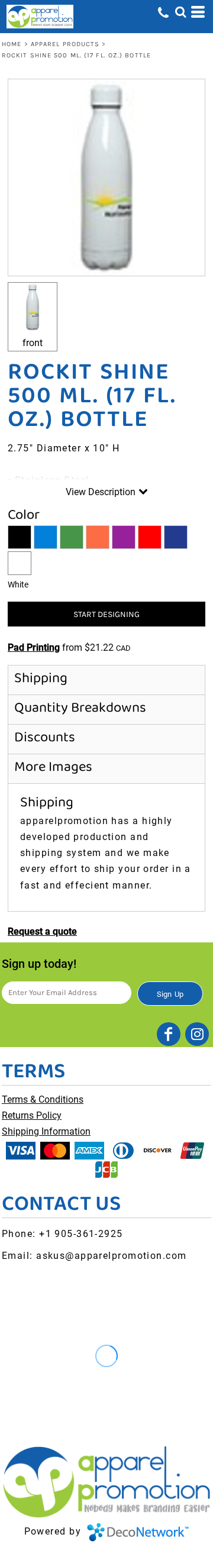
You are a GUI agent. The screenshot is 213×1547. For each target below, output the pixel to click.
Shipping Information (46, 1131)
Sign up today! (39, 964)
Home (11, 44)
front (32, 342)
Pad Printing (34, 647)
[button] (180, 12)
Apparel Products (65, 44)
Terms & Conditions (42, 1099)
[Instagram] (197, 1034)
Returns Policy (32, 1115)
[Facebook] (168, 1034)
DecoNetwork (138, 1532)
